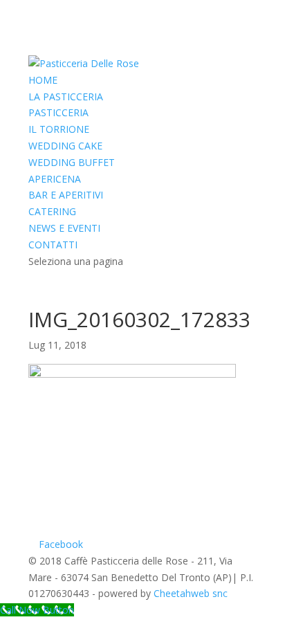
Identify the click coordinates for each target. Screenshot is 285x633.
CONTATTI (52, 244)
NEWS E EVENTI (64, 228)
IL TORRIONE (58, 129)
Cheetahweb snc (191, 593)
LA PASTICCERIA (65, 96)
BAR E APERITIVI (65, 194)
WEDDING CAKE (65, 145)
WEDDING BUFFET (71, 162)
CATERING (52, 211)
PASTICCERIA (58, 112)
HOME (42, 79)
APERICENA (54, 178)
